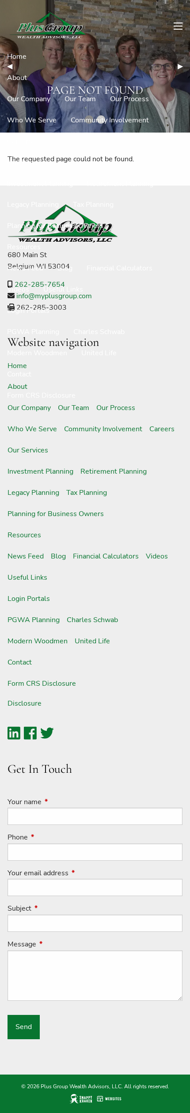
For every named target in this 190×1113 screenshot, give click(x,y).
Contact (19, 374)
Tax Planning (93, 204)
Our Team (80, 99)
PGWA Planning (33, 332)
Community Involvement (110, 120)
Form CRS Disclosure (41, 395)
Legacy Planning (33, 204)
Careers (19, 141)
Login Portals (28, 310)
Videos (18, 289)
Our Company (28, 99)
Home (17, 56)
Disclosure (25, 703)
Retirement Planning (120, 184)
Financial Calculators (119, 268)
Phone (52, 837)
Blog (64, 268)
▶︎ (184, 66)
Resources (24, 247)
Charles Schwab (99, 332)
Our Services (27, 162)
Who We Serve (32, 120)
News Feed (25, 268)
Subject (54, 908)
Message (56, 944)
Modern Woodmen (37, 353)
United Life (99, 353)
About (17, 78)
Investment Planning (40, 184)
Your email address (72, 873)
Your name (59, 802)
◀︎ (13, 66)
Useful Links (63, 289)
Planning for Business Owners (55, 226)
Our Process (129, 99)
